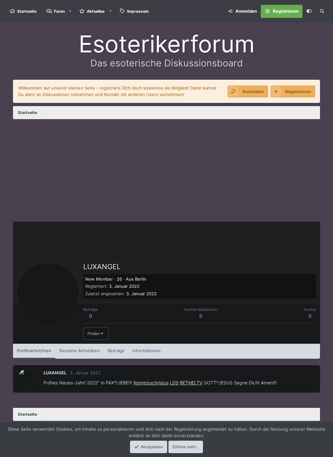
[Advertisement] (166, 172)
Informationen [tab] (146, 350)
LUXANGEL (55, 372)
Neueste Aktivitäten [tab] (79, 350)
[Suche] (321, 11)
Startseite (26, 11)
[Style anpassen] (308, 11)
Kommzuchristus (151, 382)
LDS (174, 382)
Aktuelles (96, 11)
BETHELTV (191, 382)
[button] (70, 11)
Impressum (138, 11)
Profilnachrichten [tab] (34, 350)
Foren (59, 11)
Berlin (140, 279)
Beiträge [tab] (116, 350)
